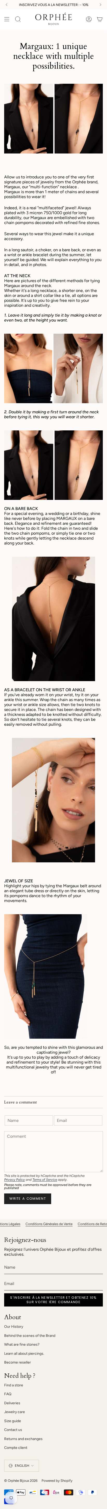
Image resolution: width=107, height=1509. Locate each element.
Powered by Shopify (57, 1480)
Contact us (13, 1430)
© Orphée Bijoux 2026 (20, 1480)
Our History (13, 1326)
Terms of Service (44, 1180)
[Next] (100, 4)
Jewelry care (14, 1412)
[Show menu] (7, 19)
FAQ (7, 1394)
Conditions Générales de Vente (29, 1224)
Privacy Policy (14, 1180)
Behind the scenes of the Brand (29, 1335)
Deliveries (12, 1403)
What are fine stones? (21, 1344)
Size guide (12, 1421)
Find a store (13, 1385)
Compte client (15, 1447)
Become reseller (17, 1362)
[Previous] (6, 4)
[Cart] (99, 19)
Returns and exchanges (23, 1439)
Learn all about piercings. (24, 1353)
